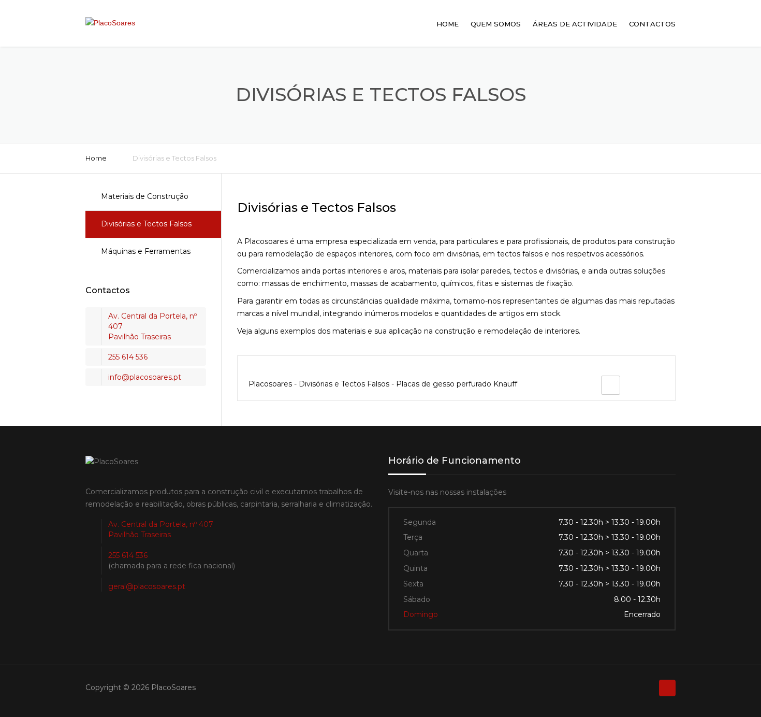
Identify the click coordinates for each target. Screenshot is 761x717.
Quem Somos (496, 24)
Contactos (652, 24)
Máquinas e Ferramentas (146, 251)
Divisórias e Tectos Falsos (146, 223)
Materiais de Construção (144, 196)
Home (447, 24)
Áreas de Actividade (575, 24)
